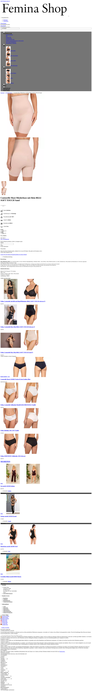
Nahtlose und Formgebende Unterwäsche (15, 40)
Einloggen (5, 19)
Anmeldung (5, 21)
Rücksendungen (6, 600)
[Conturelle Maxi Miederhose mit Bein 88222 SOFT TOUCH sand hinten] (22, 180)
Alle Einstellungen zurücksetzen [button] (7, 689)
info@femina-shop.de (5, 1)
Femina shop (4, 619)
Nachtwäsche (9, 38)
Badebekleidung (9, 34)
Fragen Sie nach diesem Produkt (7, 254)
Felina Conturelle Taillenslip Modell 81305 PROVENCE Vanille (18, 405)
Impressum (5, 607)
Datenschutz (5, 608)
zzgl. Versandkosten (5, 239)
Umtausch (5, 599)
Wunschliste (3, 248)
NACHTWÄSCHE (10, 39)
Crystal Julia (4, 623)
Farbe (2, 229)
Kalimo (9, 491)
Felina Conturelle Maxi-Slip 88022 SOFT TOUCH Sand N (17, 352)
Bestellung (5, 598)
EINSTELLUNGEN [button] (5, 652)
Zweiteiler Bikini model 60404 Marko (11, 576)
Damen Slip (8, 37)
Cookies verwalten (5, 627)
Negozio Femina (5, 616)
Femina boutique (5, 618)
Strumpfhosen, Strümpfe (11, 43)
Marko (9, 581)
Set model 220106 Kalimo (8, 486)
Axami (9, 521)
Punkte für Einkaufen (7, 612)
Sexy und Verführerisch (11, 42)
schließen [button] (3, 656)
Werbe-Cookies (4, 645)
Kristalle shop (5, 624)
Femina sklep (5, 622)
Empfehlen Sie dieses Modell (20, 254)
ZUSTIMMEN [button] (4, 650)
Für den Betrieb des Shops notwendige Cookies (12, 635)
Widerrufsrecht (6, 610)
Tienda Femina (5, 617)
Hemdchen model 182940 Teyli (9, 546)
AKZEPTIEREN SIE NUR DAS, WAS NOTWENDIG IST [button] (14, 653)
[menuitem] (47, 38)
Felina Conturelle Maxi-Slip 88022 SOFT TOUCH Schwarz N (18, 327)
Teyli (9, 551)
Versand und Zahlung (7, 601)
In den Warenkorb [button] (4, 246)
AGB (4, 606)
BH (6, 36)
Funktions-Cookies (5, 639)
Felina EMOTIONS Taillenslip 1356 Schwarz (13, 456)
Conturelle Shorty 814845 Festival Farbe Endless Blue (15, 379)
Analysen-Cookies (4, 641)
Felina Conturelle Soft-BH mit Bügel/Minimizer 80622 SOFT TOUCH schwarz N (23, 301)
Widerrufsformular (7, 611)
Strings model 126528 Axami (9, 516)
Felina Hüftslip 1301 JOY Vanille (10, 430)
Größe (2, 232)
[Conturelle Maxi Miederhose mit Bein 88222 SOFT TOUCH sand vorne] (22, 136)
